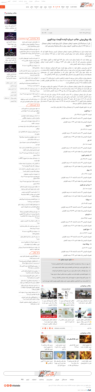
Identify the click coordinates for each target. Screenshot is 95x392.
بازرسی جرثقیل (9, 83)
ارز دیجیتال (7, 98)
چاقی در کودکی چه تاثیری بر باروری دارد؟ (30, 222)
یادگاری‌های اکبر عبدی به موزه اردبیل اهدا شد (30, 143)
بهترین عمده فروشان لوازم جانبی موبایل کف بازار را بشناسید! (30, 272)
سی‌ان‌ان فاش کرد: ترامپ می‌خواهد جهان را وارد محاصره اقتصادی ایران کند (30, 100)
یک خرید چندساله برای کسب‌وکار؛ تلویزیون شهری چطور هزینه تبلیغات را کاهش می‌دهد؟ (30, 287)
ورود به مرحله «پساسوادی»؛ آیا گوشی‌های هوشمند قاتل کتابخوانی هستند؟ (70, 264)
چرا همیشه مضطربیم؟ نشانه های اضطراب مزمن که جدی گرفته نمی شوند (30, 282)
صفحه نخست (73, 7)
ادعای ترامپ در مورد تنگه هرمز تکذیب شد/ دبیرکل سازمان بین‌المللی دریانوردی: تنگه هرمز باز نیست (29, 73)
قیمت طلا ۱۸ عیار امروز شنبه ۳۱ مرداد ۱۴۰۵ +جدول (30, 182)
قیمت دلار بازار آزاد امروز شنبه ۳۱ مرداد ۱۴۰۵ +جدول (29, 154)
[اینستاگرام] (10, 385)
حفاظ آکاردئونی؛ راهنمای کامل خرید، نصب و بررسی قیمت (30, 257)
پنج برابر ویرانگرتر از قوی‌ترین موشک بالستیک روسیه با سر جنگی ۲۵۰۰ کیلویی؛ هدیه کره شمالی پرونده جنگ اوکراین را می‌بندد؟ (29, 52)
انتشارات (15, 1)
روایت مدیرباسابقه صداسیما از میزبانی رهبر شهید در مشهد (29, 248)
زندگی (31, 7)
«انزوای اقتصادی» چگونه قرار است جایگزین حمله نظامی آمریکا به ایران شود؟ (70, 274)
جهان (41, 7)
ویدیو (27, 7)
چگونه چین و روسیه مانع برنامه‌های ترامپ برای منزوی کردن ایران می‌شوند (30, 188)
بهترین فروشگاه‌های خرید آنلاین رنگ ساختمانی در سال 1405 (30, 267)
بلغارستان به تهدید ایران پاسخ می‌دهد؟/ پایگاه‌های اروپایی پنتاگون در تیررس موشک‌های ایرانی (30, 44)
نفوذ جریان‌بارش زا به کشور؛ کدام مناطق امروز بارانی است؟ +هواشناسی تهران (30, 111)
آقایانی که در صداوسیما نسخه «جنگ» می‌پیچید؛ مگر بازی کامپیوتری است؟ (29, 165)
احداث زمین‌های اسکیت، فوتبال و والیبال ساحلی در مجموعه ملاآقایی (30, 117)
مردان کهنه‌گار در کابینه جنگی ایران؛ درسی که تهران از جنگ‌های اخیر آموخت (70, 271)
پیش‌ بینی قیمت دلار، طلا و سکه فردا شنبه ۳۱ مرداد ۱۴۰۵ (30, 90)
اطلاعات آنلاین (87, 4)
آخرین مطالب (33, 105)
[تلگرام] (5, 385)
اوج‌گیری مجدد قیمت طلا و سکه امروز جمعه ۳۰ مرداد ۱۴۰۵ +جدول (29, 79)
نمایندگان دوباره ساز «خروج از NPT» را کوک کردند (29, 159)
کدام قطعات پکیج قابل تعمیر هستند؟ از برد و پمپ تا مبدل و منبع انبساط (29, 262)
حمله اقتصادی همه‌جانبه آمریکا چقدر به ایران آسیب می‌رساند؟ (29, 84)
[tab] (34, 38)
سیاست (50, 7)
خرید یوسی (13, 92)
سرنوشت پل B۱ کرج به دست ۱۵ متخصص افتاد (31, 67)
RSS (22, 380)
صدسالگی (37, 1)
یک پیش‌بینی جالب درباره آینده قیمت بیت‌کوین (69, 39)
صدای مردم (26, 2)
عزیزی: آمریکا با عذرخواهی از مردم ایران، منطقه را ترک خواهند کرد (30, 243)
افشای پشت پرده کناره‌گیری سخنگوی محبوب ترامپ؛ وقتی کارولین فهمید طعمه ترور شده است (65, 281)
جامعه (67, 7)
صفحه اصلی (87, 30)
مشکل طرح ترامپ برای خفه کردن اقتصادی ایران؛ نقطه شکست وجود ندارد (70, 267)
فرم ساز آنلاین (13, 86)
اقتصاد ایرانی (13, 95)
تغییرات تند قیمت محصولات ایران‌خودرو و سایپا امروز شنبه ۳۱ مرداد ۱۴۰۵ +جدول (30, 176)
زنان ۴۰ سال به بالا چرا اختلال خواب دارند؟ (30, 238)
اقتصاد (56, 7)
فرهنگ (62, 7)
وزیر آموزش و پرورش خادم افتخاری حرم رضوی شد (29, 133)
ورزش (45, 7)
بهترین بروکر (13, 98)
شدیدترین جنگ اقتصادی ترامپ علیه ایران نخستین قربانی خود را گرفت (29, 149)
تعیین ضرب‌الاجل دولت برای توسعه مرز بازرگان (29, 127)
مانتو (15, 83)
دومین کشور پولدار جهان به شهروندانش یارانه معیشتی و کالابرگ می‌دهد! (70, 278)
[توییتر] (8, 385)
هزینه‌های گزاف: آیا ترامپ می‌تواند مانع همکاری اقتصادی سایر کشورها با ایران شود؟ (29, 207)
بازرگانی (34, 253)
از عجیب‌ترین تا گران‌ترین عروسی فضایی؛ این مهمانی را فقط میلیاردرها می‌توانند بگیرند (30, 194)
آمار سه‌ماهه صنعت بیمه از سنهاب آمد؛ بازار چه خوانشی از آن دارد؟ (29, 293)
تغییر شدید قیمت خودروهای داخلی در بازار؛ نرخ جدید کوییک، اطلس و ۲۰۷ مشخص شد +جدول (29, 60)
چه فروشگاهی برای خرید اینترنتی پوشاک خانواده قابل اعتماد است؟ (31, 298)
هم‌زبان (30, 1)
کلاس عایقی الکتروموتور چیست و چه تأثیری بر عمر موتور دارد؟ (30, 277)
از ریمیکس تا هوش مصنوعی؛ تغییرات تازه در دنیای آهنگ (29, 303)
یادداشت (21, 1)
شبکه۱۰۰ (43, 1)
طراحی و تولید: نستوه (83, 390)
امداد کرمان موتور (12, 89)
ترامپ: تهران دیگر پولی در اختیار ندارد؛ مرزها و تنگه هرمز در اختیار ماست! (29, 170)
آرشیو (9, 1)
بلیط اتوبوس (13, 101)
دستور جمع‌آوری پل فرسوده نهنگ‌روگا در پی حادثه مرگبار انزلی (29, 138)
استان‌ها (36, 7)
